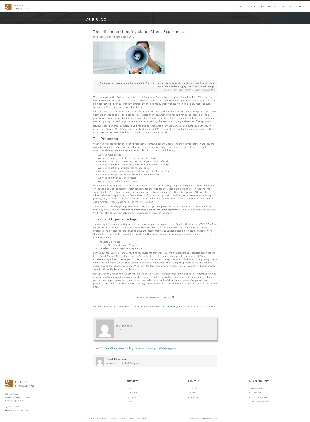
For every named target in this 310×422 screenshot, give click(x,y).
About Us (251, 7)
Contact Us (286, 7)
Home (240, 7)
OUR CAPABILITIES (268, 7)
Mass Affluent (110, 348)
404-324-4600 (13, 407)
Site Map (144, 418)
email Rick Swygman (172, 306)
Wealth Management (167, 348)
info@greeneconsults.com (18, 410)
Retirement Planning (144, 348)
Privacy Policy (134, 418)
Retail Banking (126, 348)
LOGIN (301, 7)
